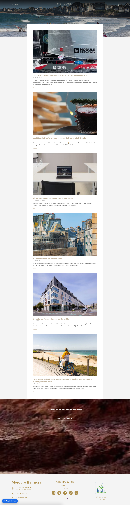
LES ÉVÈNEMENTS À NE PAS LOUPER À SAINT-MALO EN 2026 (60, 76)
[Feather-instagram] (53, 493)
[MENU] (12, 5)
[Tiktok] (71, 493)
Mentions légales (65, 498)
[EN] (118, 5)
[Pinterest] (59, 493)
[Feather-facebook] (65, 493)
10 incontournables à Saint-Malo (47, 259)
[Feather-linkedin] (76, 493)
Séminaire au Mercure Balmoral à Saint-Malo (53, 198)
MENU (16, 5)
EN (115, 5)
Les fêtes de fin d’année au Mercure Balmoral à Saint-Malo (59, 138)
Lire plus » (35, 88)
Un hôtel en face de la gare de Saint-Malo (52, 319)
